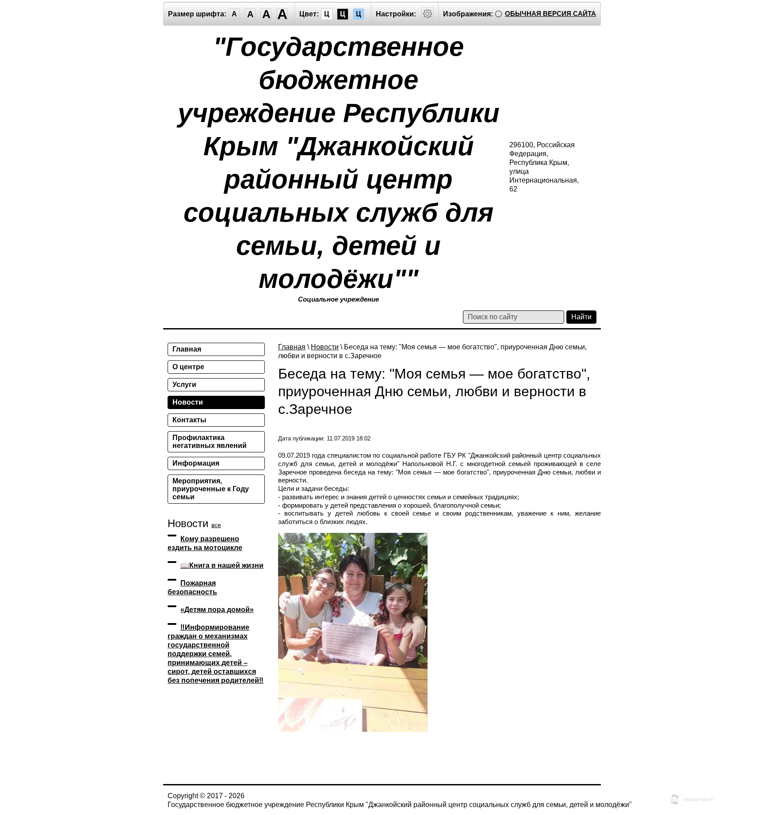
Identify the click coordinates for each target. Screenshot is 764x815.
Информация (195, 463)
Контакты (189, 420)
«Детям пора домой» (217, 609)
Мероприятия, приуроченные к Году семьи (210, 489)
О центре (188, 367)
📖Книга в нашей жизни (222, 565)
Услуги (184, 384)
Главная (292, 347)
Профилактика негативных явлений (209, 441)
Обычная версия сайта (550, 13)
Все (216, 524)
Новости (325, 347)
